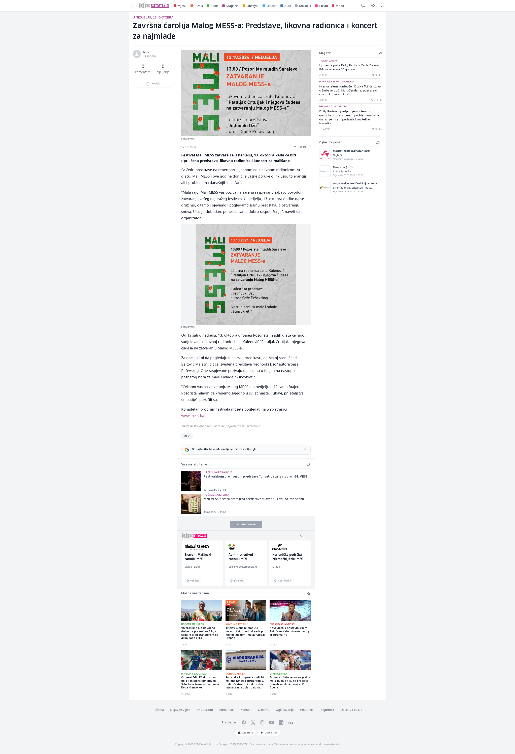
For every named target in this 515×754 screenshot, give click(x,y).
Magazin (232, 6)
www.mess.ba (192, 415)
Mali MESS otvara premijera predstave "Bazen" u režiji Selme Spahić (254, 499)
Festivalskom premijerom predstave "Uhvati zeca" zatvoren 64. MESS (256, 476)
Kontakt (246, 710)
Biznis (199, 6)
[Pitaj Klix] (363, 5)
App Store (247, 732)
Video (340, 6)
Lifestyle (253, 6)
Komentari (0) (246, 524)
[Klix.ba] (154, 5)
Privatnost (307, 710)
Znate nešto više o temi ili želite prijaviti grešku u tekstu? (220, 426)
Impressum (205, 710)
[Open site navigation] (131, 5)
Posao (323, 6)
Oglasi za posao (351, 710)
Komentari (226, 710)
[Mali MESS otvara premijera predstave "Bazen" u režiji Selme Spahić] (191, 504)
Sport (214, 6)
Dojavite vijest (180, 710)
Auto (287, 6)
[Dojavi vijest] (373, 5)
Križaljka (305, 6)
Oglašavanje (285, 710)
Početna (158, 710)
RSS (290, 722)
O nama (263, 710)
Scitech (271, 6)
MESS (187, 436)
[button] (301, 535)
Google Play (271, 732)
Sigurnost (327, 710)
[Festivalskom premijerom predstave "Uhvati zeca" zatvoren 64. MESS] (191, 481)
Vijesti (182, 6)
